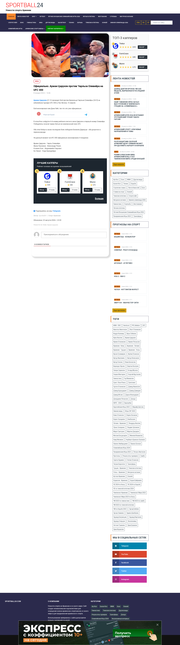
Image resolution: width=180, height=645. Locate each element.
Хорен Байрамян (136, 480)
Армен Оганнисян (119, 342)
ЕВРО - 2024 (117, 403)
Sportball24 (43, 215)
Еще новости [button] (119, 164)
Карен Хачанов (132, 415)
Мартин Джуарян (133, 431)
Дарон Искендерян (132, 395)
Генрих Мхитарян (119, 374)
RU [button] (143, 23)
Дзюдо (133, 399)
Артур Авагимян (119, 358)
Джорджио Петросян (120, 399)
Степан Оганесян (132, 460)
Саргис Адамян (118, 460)
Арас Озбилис (131, 333)
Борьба (133, 183)
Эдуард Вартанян (135, 517)
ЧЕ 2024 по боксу (119, 484)
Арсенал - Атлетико (123, 263)
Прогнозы (116, 456)
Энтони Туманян (119, 525)
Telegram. (57, 211)
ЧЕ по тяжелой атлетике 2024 (123, 488)
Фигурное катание (119, 200)
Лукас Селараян (118, 427)
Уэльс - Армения (119, 472)
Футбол (117, 86)
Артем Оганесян (133, 354)
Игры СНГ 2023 (130, 411)
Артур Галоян (117, 362)
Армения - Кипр (118, 346)
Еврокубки (127, 403)
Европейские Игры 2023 (121, 407)
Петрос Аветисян (139, 452)
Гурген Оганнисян (119, 386)
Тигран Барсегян (119, 464)
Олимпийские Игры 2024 (121, 448)
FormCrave (70, 182)
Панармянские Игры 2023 (122, 216)
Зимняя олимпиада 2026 (137, 200)
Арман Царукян (40, 100)
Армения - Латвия (133, 346)
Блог (143, 188)
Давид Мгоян (118, 395)
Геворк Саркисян (119, 370)
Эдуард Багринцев (119, 517)
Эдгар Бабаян (134, 509)
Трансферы (137, 216)
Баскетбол (117, 183)
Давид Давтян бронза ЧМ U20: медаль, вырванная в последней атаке (129, 91)
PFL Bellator (136, 325)
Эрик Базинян (132, 525)
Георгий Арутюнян (134, 374)
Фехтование (137, 204)
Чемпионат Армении (120, 492)
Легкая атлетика (119, 208)
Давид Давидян (135, 391)
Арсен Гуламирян (119, 354)
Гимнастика (117, 204)
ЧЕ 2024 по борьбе (134, 484)
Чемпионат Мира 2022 (138, 492)
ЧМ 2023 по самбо (138, 501)
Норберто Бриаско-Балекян (135, 439)
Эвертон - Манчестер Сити (126, 303)
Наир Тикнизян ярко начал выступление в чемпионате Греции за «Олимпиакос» (127, 104)
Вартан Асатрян (132, 366)
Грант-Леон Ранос (119, 382)
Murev (93, 182)
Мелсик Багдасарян (120, 435)
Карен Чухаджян (119, 419)
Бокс (116, 151)
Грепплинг (132, 382)
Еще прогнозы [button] (119, 310)
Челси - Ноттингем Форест (126, 290)
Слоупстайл (133, 196)
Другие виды (137, 179)
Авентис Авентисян (120, 329)
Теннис (125, 183)
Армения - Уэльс (134, 350)
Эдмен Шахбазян (132, 513)
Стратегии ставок (119, 188)
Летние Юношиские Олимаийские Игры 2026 (128, 212)
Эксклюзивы (132, 521)
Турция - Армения (119, 468)
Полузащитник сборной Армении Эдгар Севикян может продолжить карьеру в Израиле (129, 144)
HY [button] (148, 23)
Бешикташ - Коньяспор (124, 237)
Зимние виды (117, 411)
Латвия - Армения (119, 423)
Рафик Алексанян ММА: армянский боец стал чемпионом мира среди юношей (129, 157)
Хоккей (129, 192)
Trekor (47, 182)
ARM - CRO (117, 325)
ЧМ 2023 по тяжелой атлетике (123, 505)
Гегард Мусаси (133, 370)
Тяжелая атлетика (119, 196)
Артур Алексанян (133, 358)
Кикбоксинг (132, 419)
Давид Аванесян (134, 386)
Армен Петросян (134, 342)
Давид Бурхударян (120, 391)
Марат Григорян (118, 431)
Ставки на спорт (118, 192)
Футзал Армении (119, 476)
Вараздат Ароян (119, 366)
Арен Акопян (117, 337)
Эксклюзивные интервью (120, 618)
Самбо (142, 456)
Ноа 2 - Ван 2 (119, 276)
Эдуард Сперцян (119, 521)
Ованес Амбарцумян (120, 444)
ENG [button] (138, 23)
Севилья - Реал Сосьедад (125, 250)
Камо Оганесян (118, 415)
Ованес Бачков (135, 444)
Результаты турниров (130, 456)
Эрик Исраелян (118, 529)
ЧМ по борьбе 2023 (119, 509)
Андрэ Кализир (118, 333)
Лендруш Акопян (134, 423)
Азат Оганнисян (135, 329)
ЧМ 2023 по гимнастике (121, 501)
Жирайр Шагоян (138, 407)
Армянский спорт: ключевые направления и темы (127, 130)
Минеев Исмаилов (136, 435)
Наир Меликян (118, 439)
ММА (129, 179)
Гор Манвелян (129, 378)
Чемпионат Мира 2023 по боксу (124, 497)
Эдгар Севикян (118, 513)
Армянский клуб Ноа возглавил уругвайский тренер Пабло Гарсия (129, 117)
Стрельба (127, 204)
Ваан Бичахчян (130, 362)
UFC (144, 325)
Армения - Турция (119, 350)
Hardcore (126, 325)
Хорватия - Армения (120, 480)
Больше (99, 198)
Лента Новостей (133, 188)
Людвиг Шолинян (133, 427)
